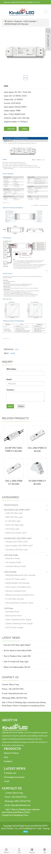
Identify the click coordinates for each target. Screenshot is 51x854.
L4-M (13, 353)
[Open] (48, 39)
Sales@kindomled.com (17, 693)
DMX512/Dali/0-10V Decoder (17, 24)
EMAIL (25, 129)
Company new (10, 773)
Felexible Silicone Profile (16, 566)
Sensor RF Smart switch (16, 579)
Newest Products (11, 505)
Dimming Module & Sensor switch (19, 603)
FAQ (6, 757)
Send (10, 406)
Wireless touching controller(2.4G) (20, 595)
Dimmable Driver (12, 612)
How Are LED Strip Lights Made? (17, 645)
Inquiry (32, 852)
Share (6, 852)
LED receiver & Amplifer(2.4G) (18, 587)
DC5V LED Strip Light (14, 525)
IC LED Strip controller (15, 599)
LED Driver (8, 608)
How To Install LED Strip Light (16, 661)
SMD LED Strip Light (14, 517)
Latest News (14, 768)
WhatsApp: (11, 369)
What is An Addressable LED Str (17, 667)
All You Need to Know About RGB (17, 650)
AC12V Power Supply (14, 627)
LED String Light (12, 529)
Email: (9, 379)
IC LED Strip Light (13, 521)
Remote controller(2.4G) (16, 591)
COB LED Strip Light (14, 513)
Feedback (8, 761)
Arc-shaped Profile (13, 562)
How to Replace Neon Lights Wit (17, 656)
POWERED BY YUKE (32, 828)
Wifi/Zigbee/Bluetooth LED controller (21, 575)
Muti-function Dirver (14, 616)
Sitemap (46, 828)
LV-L (17, 349)
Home (9, 21)
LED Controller (29, 21)
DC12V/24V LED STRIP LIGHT (17, 510)
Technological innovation (14, 777)
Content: (10, 390)
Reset (21, 406)
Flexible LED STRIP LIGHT (17, 542)
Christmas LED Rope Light (17, 550)
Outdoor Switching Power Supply (19, 623)
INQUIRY (11, 129)
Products (18, 21)
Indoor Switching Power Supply (18, 619)
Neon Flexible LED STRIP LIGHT (19, 546)
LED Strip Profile (11, 555)
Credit (6, 781)
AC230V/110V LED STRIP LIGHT (18, 538)
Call (19, 852)
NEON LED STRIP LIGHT (16, 533)
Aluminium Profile (13, 558)
